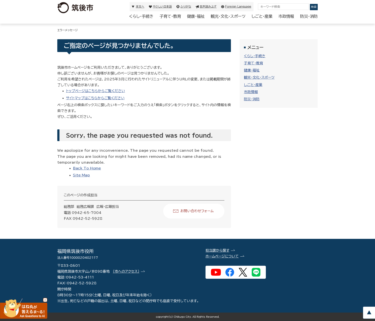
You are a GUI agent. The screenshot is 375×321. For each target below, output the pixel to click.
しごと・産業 (262, 16)
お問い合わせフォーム (197, 211)
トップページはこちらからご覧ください (95, 91)
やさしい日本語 (162, 6)
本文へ (140, 6)
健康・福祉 (196, 16)
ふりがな (185, 6)
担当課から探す (217, 250)
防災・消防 (309, 16)
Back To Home (87, 168)
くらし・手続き (141, 16)
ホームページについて (222, 256)
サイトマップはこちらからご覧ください (95, 98)
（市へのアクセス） (126, 271)
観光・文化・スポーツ (228, 16)
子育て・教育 (170, 16)
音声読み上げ (208, 6)
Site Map (81, 175)
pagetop (369, 312)
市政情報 (286, 16)
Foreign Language (238, 6)
